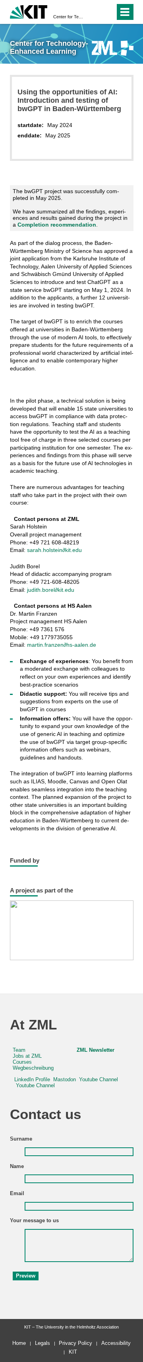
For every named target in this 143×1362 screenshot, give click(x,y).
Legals (42, 1343)
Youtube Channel (98, 1079)
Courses (22, 1062)
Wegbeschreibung (33, 1068)
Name (17, 1166)
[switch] (95, 12)
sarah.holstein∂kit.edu (54, 550)
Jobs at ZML (27, 1056)
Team (19, 1050)
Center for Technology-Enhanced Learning (69, 16)
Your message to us (34, 1220)
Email (17, 1193)
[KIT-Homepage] (29, 11)
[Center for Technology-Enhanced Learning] (112, 48)
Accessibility (116, 1343)
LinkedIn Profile (32, 1079)
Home (19, 1343)
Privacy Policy (75, 1343)
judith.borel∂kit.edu (50, 590)
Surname (21, 1139)
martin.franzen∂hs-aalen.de (61, 645)
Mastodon (64, 1079)
